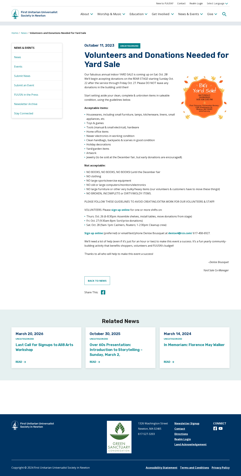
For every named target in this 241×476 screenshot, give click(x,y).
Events (18, 66)
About (84, 14)
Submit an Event (24, 85)
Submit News (22, 76)
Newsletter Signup (186, 423)
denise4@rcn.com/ (180, 233)
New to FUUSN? (164, 3)
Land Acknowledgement (190, 444)
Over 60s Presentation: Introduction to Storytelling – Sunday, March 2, (116, 350)
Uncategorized (129, 45)
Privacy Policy (221, 467)
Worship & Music (109, 14)
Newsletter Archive (25, 104)
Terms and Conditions (194, 467)
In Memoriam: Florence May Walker (194, 345)
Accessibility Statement (161, 467)
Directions (181, 434)
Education (137, 14)
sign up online (120, 210)
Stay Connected (23, 113)
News (24, 33)
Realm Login (196, 3)
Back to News (97, 280)
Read (23, 362)
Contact (181, 3)
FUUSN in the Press (26, 94)
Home (14, 33)
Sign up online (93, 233)
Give (210, 14)
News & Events (188, 14)
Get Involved (160, 14)
